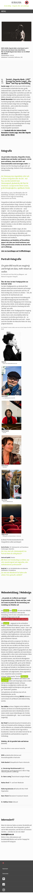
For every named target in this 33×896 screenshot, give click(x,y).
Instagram (13, 841)
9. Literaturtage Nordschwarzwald (11, 768)
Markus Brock (5, 783)
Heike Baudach (5, 762)
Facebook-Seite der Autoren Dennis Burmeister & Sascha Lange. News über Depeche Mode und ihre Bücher (16, 132)
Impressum (5, 869)
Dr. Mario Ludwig (6, 777)
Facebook (4, 841)
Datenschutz (5, 873)
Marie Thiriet (5, 796)
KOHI (2, 755)
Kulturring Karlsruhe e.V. (8, 789)
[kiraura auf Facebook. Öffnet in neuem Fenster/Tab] (16, 884)
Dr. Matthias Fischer (7, 802)
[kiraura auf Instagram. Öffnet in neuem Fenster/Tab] (16, 889)
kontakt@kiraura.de (7, 834)
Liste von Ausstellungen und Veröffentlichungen (15, 251)
